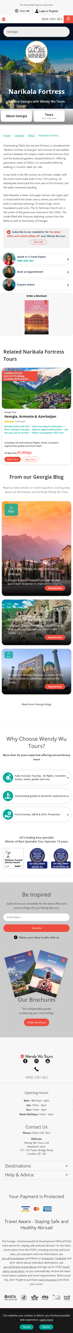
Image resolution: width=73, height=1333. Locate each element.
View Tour (12, 459)
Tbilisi (31, 135)
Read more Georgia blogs (36, 704)
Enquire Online (25, 284)
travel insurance (47, 1279)
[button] (68, 19)
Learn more (46, 1319)
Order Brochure (36, 1022)
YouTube (47, 1061)
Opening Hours (37, 1092)
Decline (46, 1327)
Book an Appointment (30, 271)
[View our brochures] (37, 317)
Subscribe (38, 242)
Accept (26, 1327)
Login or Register (48, 11)
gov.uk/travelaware (13, 1258)
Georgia (19, 135)
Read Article (55, 588)
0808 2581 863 (52, 19)
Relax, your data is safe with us (39, 937)
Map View (30, 459)
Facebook (25, 1061)
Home (7, 135)
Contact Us (36, 1127)
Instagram (36, 1061)
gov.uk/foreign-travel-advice (20, 1267)
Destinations (18, 1166)
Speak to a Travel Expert (31, 256)
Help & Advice (19, 1175)
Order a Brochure (36, 295)
